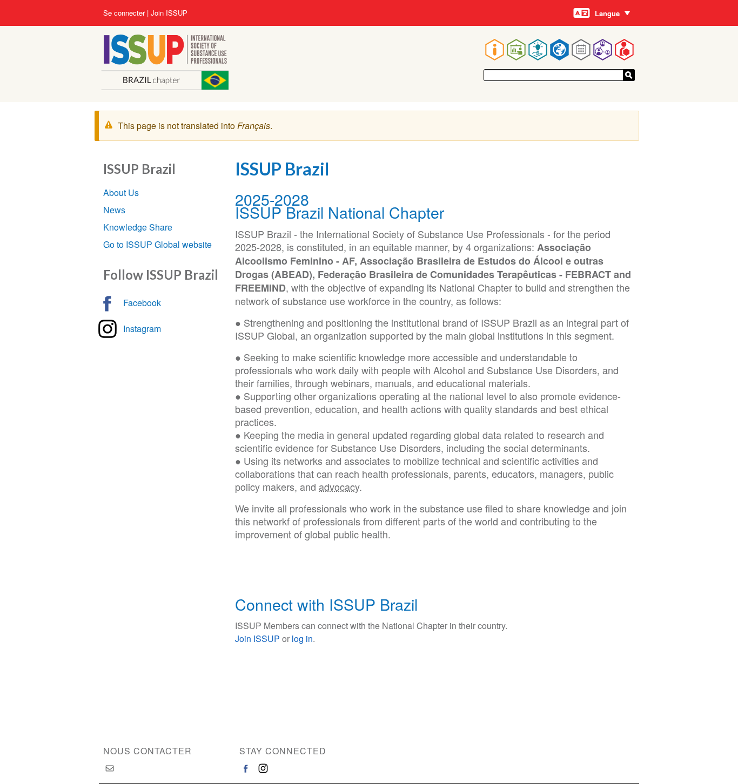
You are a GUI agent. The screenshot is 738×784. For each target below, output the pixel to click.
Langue (607, 13)
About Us (121, 192)
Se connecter (124, 13)
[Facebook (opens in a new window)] (245, 768)
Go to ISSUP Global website (157, 244)
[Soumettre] (629, 75)
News (114, 210)
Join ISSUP (169, 13)
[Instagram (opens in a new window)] (263, 768)
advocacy (339, 486)
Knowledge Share (137, 227)
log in (302, 638)
